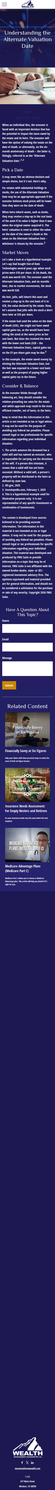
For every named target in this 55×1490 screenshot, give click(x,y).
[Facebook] (22, 1463)
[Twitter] (27, 1463)
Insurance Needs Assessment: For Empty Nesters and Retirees (26, 808)
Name (5, 621)
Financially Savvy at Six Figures (25, 750)
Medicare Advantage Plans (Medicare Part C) (22, 868)
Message (7, 658)
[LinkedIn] (32, 1463)
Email (5, 639)
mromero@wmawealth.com (27, 1468)
